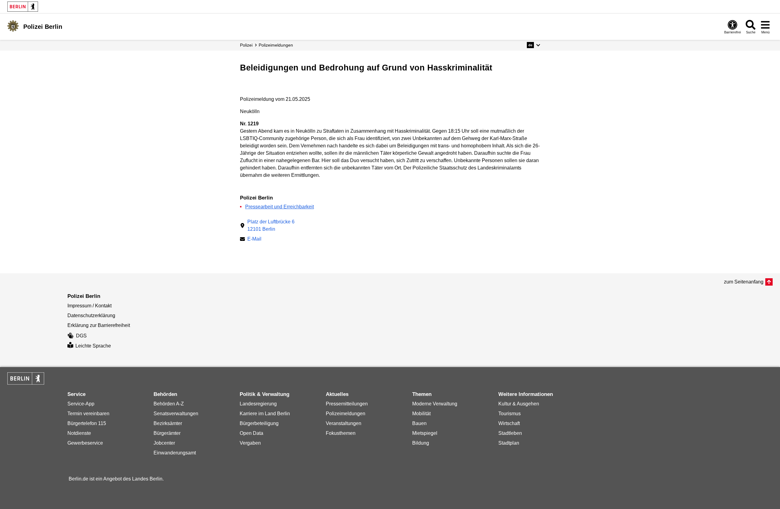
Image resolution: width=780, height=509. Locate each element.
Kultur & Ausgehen (518, 403)
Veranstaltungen (343, 423)
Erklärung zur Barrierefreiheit (98, 325)
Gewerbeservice (85, 443)
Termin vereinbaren (88, 413)
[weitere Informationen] (13, 26)
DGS (81, 335)
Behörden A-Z (169, 403)
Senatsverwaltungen (176, 413)
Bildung (420, 443)
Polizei (246, 45)
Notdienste (79, 433)
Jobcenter (164, 443)
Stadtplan (508, 443)
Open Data (251, 433)
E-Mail (254, 239)
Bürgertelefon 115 (86, 423)
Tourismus (509, 413)
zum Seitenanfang (743, 281)
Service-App (80, 403)
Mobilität (421, 413)
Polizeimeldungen (345, 413)
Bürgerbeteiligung (259, 423)
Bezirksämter (168, 423)
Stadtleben (510, 433)
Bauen (419, 423)
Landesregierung (258, 403)
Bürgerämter (167, 433)
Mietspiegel (424, 433)
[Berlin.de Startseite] (22, 7)
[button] (533, 45)
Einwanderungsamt (175, 452)
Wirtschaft (509, 423)
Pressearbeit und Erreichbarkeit (279, 206)
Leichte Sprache (93, 345)
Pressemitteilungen (347, 403)
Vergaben (250, 443)
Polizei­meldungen (276, 45)
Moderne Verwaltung (434, 403)
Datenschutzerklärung (91, 315)
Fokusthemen (341, 433)
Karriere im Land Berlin (265, 413)
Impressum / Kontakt (89, 305)
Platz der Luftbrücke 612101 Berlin (271, 225)
